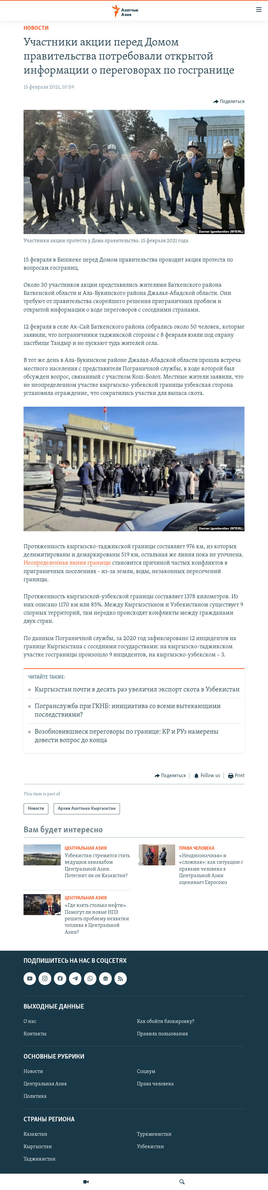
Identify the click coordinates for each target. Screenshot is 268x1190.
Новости (36, 28)
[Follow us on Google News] (105, 979)
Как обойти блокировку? (165, 1021)
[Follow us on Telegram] (75, 979)
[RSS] (120, 979)
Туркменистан (154, 1134)
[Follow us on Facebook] (60, 979)
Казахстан (35, 1134)
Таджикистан (40, 1159)
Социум (146, 1072)
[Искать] (182, 1182)
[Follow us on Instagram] (45, 979)
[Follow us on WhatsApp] (90, 979)
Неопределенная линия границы (67, 563)
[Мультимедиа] (86, 1182)
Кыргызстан (38, 1146)
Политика (35, 1096)
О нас (30, 1021)
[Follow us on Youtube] (30, 979)
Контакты (35, 1034)
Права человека (196, 848)
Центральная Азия (86, 848)
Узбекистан (150, 1146)
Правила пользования (162, 1034)
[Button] (229, 101)
